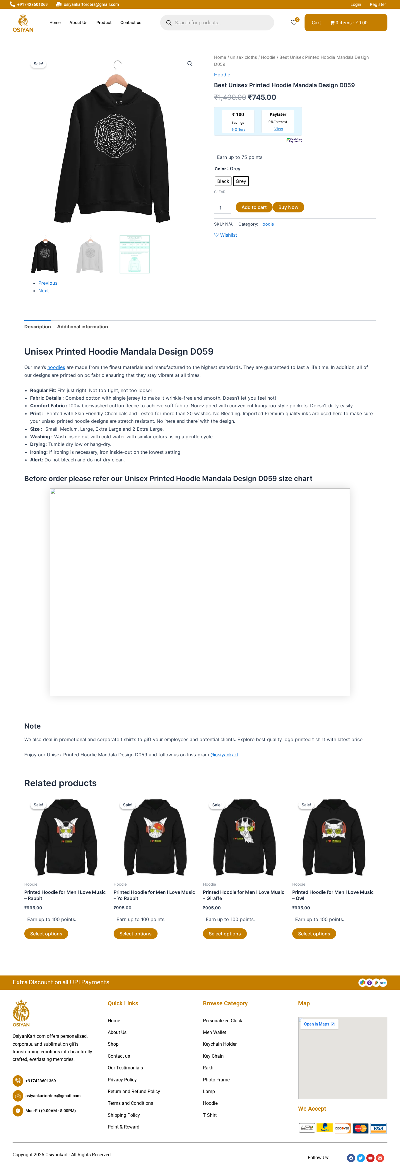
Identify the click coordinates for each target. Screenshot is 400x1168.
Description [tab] (37, 326)
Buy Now (288, 207)
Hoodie (268, 57)
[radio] (223, 181)
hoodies (56, 367)
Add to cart (254, 207)
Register (378, 4)
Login (356, 4)
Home (55, 22)
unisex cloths (243, 57)
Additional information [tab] (82, 326)
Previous (47, 283)
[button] (190, 64)
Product (104, 22)
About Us (78, 22)
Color (220, 168)
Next (43, 290)
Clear (219, 192)
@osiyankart (224, 755)
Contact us (130, 22)
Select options (46, 934)
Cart (316, 22)
